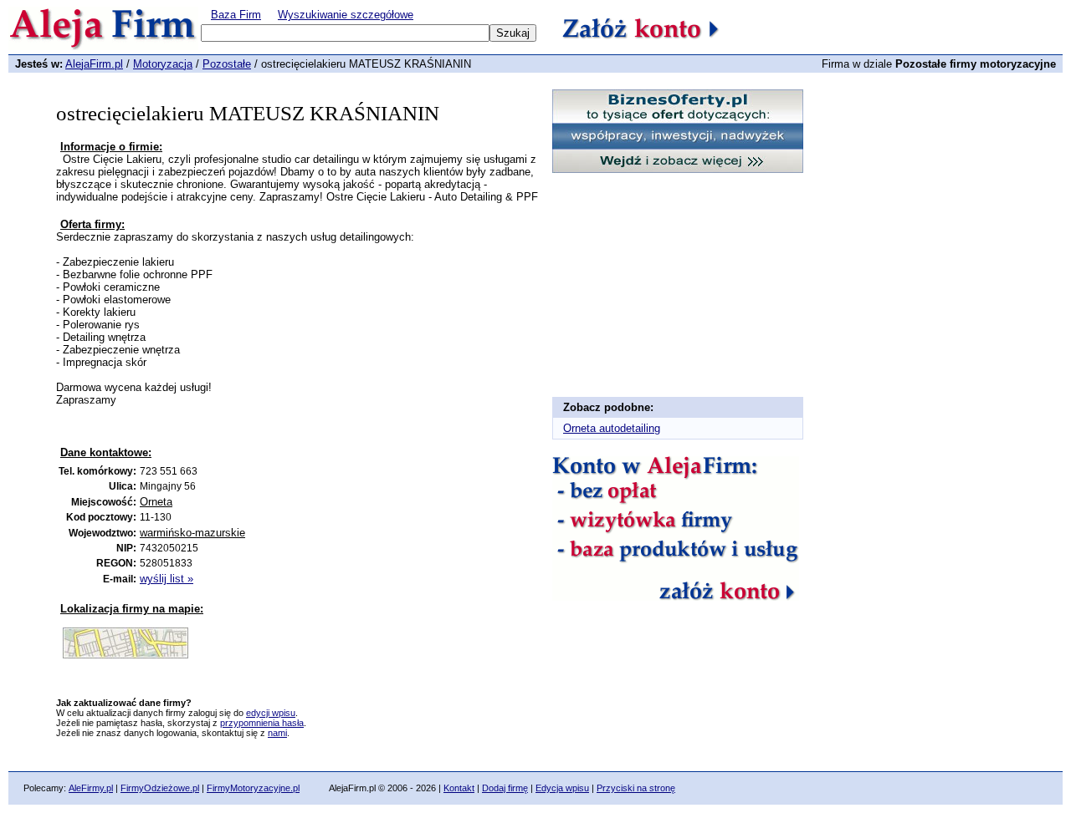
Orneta (156, 501)
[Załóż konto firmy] (675, 596)
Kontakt (458, 788)
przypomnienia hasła (262, 723)
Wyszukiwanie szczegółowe (345, 14)
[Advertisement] (256, 431)
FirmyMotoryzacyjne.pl (253, 788)
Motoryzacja (162, 64)
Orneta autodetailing (611, 428)
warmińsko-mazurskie (192, 532)
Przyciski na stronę (636, 788)
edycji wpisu (270, 713)
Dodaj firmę (505, 788)
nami (277, 733)
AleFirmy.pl (91, 788)
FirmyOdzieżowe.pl (159, 788)
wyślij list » (166, 578)
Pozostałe (226, 64)
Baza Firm (236, 14)
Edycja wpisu (562, 788)
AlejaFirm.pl (94, 64)
